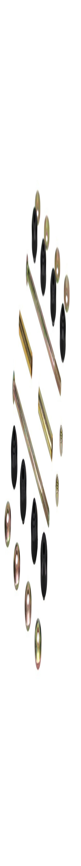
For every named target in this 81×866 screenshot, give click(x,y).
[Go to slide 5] (5, 344)
